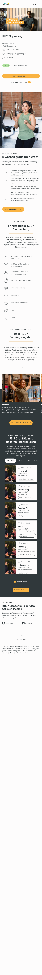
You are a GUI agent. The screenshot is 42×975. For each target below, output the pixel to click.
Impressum (21, 635)
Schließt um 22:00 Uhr (15, 65)
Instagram (9, 623)
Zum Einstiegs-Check (19, 82)
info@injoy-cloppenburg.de (16, 54)
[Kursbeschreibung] (25, 547)
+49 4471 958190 (13, 50)
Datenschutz (21, 639)
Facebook (28, 623)
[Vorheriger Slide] (3, 29)
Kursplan (10, 58)
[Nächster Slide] (10, 29)
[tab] (10, 461)
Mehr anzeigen (22, 582)
